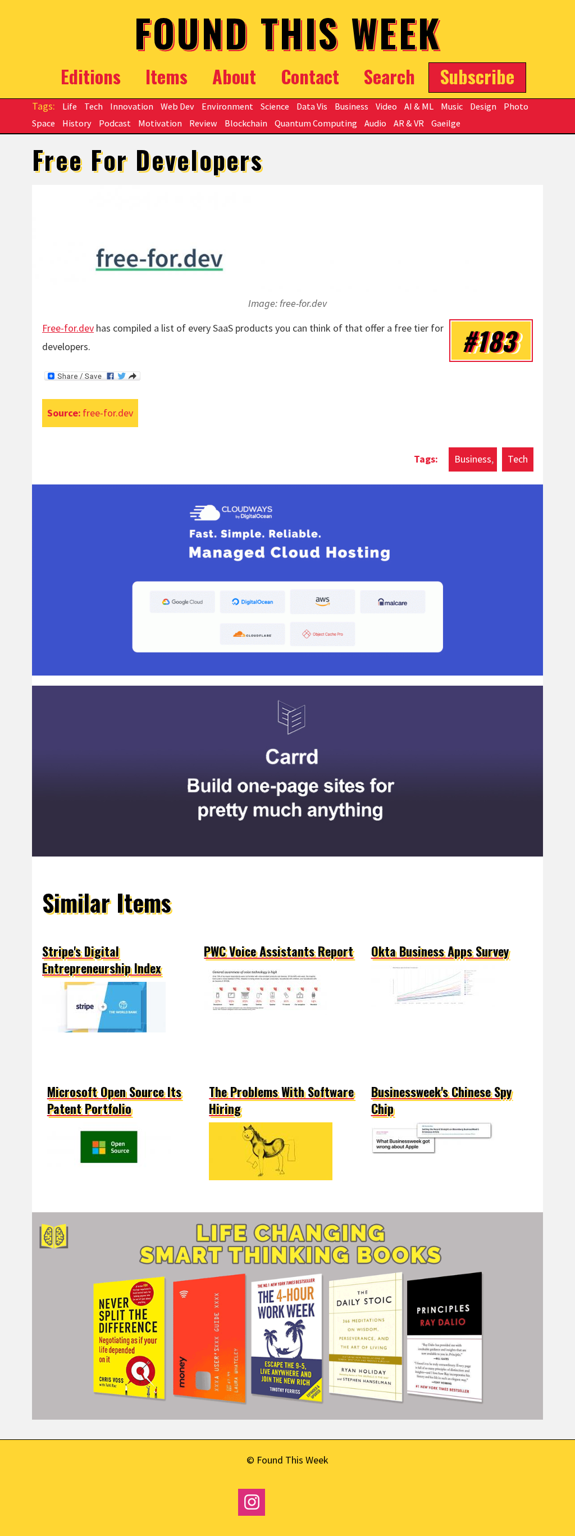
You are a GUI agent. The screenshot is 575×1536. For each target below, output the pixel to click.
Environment (227, 106)
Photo (516, 106)
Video (386, 106)
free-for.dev (108, 412)
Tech (93, 106)
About (234, 76)
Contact (310, 76)
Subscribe (477, 75)
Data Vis (311, 106)
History (77, 123)
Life (69, 106)
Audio (375, 123)
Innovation (131, 106)
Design (483, 106)
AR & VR (409, 123)
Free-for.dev (68, 327)
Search (389, 76)
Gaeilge (445, 123)
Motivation (160, 123)
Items (166, 76)
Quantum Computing (316, 123)
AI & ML (418, 106)
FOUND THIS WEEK (287, 32)
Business (351, 106)
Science (275, 106)
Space (43, 123)
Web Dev (177, 106)
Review (203, 123)
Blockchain (246, 123)
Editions (91, 76)
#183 (488, 340)
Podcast (115, 123)
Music (452, 106)
